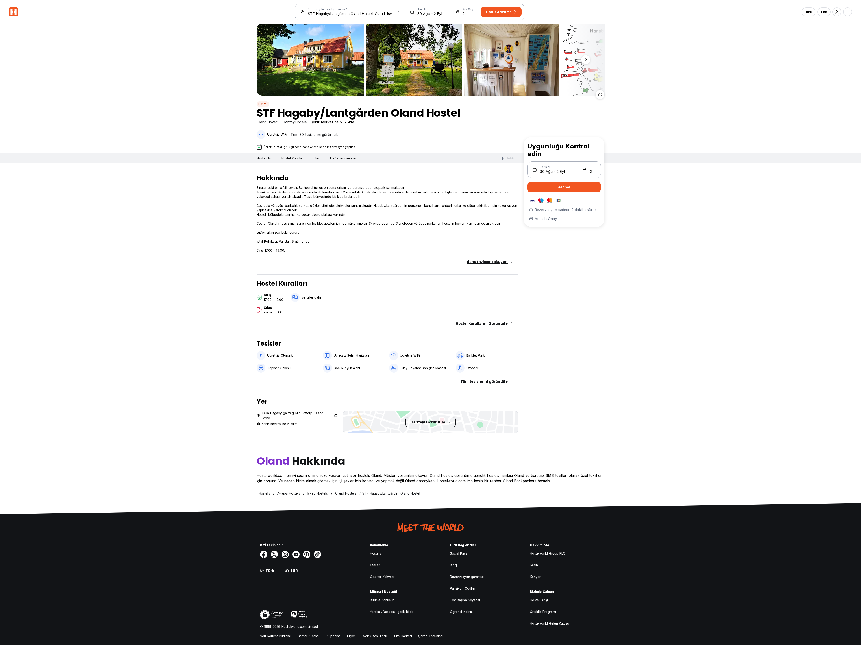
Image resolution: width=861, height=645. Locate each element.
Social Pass (458, 553)
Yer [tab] (316, 158)
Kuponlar (333, 636)
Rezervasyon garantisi (467, 577)
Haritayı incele (294, 122)
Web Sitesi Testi (374, 636)
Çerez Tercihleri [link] (430, 636)
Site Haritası (403, 636)
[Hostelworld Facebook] (263, 554)
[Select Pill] (836, 11)
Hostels (375, 553)
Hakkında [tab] (264, 158)
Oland (261, 122)
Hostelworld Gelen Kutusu (549, 623)
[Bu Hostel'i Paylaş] (600, 94)
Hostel (262, 104)
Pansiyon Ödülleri (463, 588)
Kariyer (535, 577)
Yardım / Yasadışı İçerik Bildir (391, 612)
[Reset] (398, 12)
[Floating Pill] (585, 59)
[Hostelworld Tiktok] (317, 554)
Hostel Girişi (539, 600)
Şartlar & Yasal (309, 636)
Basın (534, 565)
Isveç (273, 122)
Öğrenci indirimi (462, 612)
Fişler (351, 636)
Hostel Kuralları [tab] (292, 158)
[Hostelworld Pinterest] (306, 554)
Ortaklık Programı (543, 612)
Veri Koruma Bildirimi (275, 636)
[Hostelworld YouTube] (296, 554)
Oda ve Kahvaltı (382, 577)
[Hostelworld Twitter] (274, 554)
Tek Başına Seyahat (465, 600)
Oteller (375, 565)
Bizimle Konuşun (382, 600)
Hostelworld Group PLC (547, 553)
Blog (453, 565)
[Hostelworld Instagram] (285, 554)
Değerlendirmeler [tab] (343, 158)
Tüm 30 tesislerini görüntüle (315, 134)
